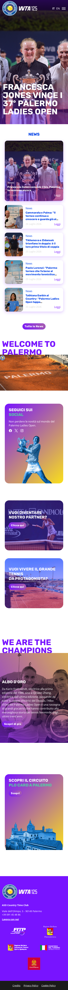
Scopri (15, 793)
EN (58, 8)
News (10, 182)
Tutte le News (34, 326)
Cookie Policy (48, 985)
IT (53, 8)
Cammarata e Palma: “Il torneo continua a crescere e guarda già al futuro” (41, 217)
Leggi (57, 195)
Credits (16, 985)
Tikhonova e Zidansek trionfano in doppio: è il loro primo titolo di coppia (42, 243)
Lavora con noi (10, 919)
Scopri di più (12, 724)
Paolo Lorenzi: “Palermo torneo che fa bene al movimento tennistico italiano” (41, 272)
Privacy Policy (31, 985)
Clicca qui (17, 525)
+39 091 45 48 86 (11, 914)
